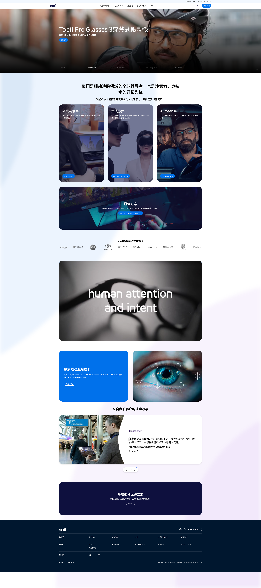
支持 (194, 1)
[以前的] (126, 469)
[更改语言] (180, 529)
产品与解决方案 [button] (104, 6)
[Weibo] (90, 555)
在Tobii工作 (185, 544)
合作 (90, 544)
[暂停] (257, 69)
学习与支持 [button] (141, 6)
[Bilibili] (99, 555)
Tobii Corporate (194, 529)
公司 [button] (151, 6)
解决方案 (115, 537)
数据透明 (161, 544)
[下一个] (134, 469)
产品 (136, 537)
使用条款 (71, 563)
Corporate (200, 1)
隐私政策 (62, 563)
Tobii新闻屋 (139, 544)
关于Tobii (92, 537)
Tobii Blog (188, 1)
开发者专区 (92, 548)
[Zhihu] (94, 555)
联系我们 (206, 6)
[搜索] (198, 6)
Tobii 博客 (115, 544)
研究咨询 (130, 6)
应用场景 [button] (118, 6)
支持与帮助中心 (163, 537)
